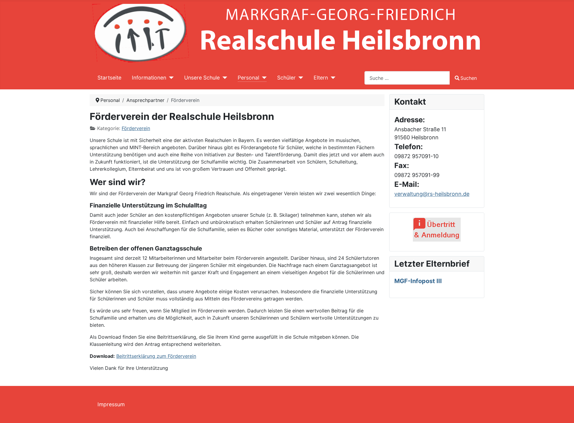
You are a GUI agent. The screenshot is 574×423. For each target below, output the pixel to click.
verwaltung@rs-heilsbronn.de (431, 194)
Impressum (111, 404)
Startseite (109, 77)
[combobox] (407, 78)
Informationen (149, 77)
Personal (248, 77)
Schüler (286, 77)
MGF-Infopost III (418, 281)
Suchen (468, 78)
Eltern (321, 77)
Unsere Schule (202, 77)
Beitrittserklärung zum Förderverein (156, 356)
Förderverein (136, 128)
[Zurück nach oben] (563, 412)
